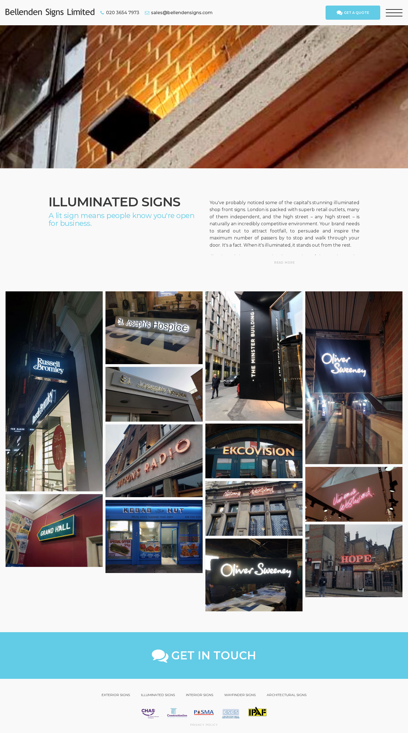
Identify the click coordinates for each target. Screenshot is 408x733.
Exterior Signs (116, 695)
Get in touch (213, 655)
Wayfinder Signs (240, 695)
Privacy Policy (204, 725)
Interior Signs (199, 695)
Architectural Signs (286, 695)
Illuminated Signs (158, 695)
